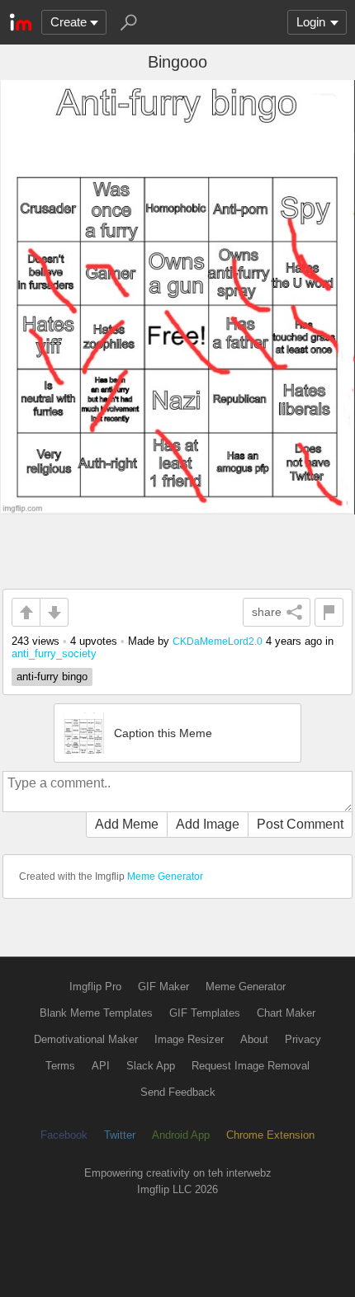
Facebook (64, 1135)
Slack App (150, 1066)
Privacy (303, 1039)
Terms (60, 1066)
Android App (181, 1135)
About (254, 1039)
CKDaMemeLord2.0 (218, 641)
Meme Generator (165, 876)
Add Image (207, 824)
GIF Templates (204, 1013)
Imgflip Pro (95, 986)
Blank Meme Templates (96, 1013)
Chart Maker (286, 1013)
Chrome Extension (270, 1135)
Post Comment (300, 824)
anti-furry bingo (52, 676)
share (267, 611)
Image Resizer (189, 1039)
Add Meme (127, 824)
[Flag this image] (329, 612)
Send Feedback (177, 1092)
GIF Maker (163, 986)
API (101, 1066)
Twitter (119, 1135)
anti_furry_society (54, 653)
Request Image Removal (251, 1066)
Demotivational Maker (86, 1039)
